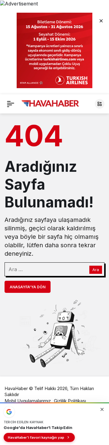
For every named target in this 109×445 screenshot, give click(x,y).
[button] (99, 104)
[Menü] (11, 104)
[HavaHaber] (50, 103)
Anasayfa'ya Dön (27, 287)
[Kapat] (101, 20)
